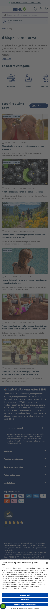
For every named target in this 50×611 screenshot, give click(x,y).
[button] (3, 606)
